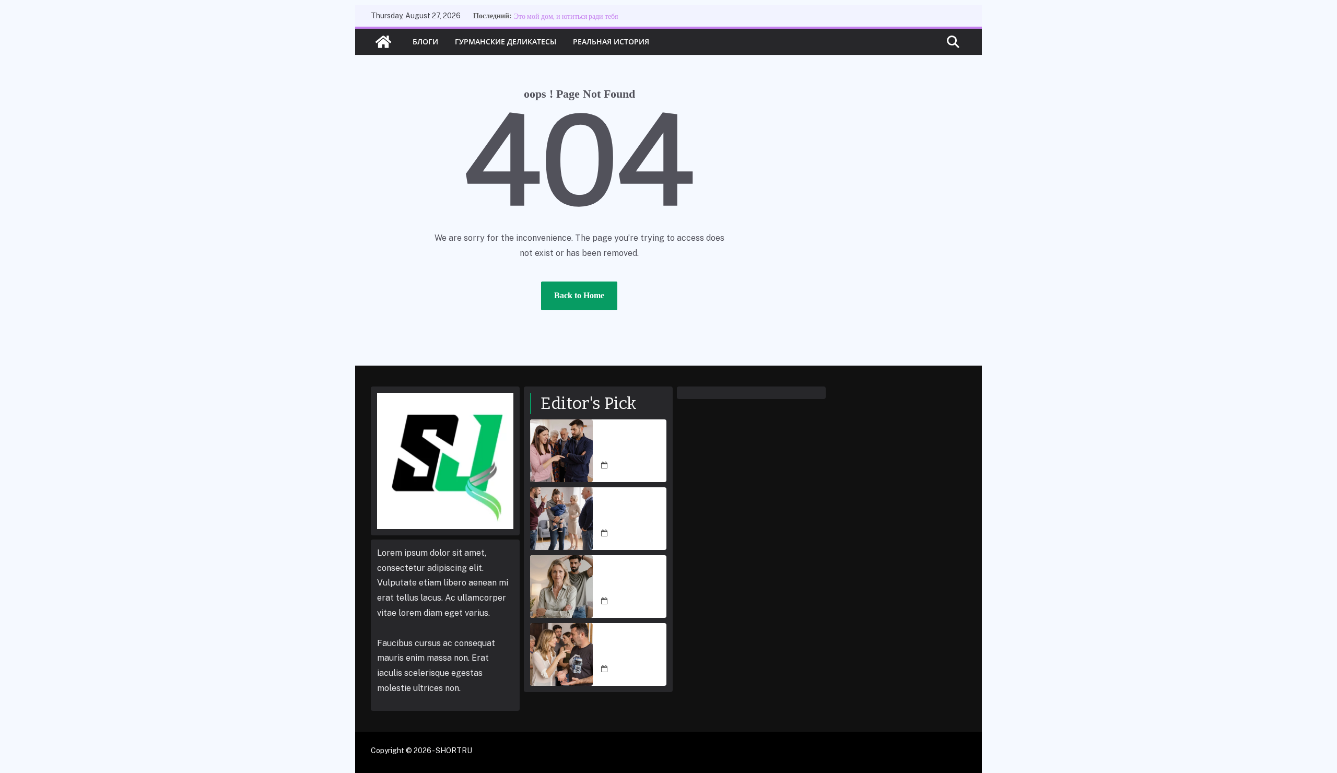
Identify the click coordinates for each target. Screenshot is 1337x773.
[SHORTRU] (383, 41)
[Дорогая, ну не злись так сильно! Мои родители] (561, 518)
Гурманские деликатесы (505, 41)
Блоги (425, 41)
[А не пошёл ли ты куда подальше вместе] (561, 450)
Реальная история (611, 41)
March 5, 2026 (635, 465)
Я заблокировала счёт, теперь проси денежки (633, 581)
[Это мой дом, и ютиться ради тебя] (561, 654)
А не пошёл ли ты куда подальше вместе (631, 445)
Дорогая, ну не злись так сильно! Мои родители (630, 513)
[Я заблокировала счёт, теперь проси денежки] (561, 586)
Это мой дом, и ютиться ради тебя (566, 16)
